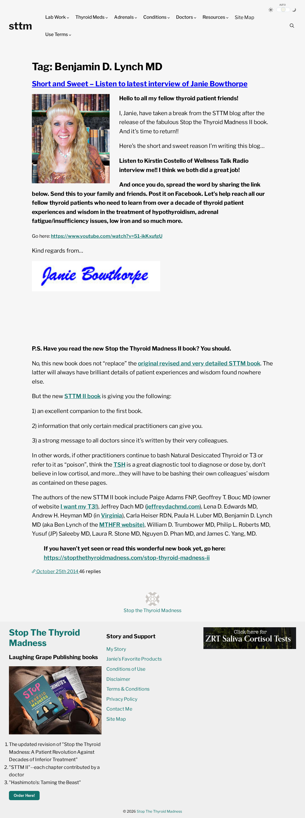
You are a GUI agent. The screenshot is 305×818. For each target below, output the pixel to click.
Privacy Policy (121, 699)
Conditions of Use (125, 669)
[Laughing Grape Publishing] (55, 733)
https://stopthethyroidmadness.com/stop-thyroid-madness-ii (127, 557)
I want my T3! (78, 506)
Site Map (244, 17)
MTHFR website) (121, 524)
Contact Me (119, 709)
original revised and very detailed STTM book (199, 363)
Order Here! (24, 795)
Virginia (111, 515)
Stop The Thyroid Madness (159, 811)
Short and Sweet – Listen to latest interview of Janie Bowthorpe (140, 83)
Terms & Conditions (128, 689)
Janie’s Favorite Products (134, 659)
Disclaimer (118, 679)
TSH (119, 464)
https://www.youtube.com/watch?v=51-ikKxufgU (106, 236)
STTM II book (82, 396)
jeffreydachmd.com (173, 506)
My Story (116, 649)
